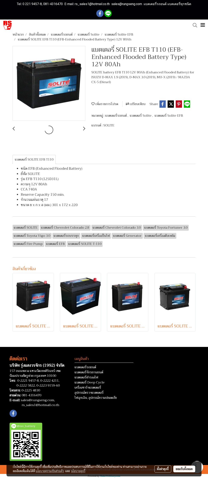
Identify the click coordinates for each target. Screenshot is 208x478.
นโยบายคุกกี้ (78, 471)
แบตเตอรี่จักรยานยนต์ (89, 372)
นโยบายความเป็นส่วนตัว (50, 471)
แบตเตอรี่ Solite (141, 115)
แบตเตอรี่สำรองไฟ (86, 377)
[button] (194, 25)
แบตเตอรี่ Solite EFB (169, 115)
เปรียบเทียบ (137, 104)
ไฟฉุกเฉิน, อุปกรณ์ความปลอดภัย (96, 398)
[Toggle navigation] (202, 25)
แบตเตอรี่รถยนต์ (116, 115)
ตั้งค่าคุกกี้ (163, 469)
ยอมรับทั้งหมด (184, 469)
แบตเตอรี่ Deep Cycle (90, 382)
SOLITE (108, 125)
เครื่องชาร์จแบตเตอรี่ (88, 387)
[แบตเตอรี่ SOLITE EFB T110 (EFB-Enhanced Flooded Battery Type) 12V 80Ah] (49, 83)
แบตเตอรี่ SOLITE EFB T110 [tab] (34, 159)
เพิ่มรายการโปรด (106, 104)
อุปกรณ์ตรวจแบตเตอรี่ (89, 392)
